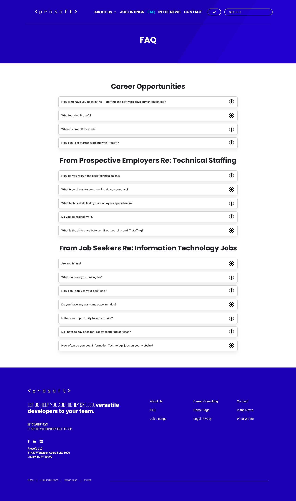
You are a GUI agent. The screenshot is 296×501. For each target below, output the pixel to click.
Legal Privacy (202, 418)
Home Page (201, 410)
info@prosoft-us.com (60, 429)
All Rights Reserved (49, 480)
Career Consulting (205, 401)
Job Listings (132, 11)
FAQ (151, 11)
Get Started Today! (38, 424)
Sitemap (87, 480)
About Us (103, 12)
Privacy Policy (71, 480)
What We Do (245, 418)
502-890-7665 (38, 429)
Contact (193, 11)
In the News (169, 11)
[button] (148, 101)
